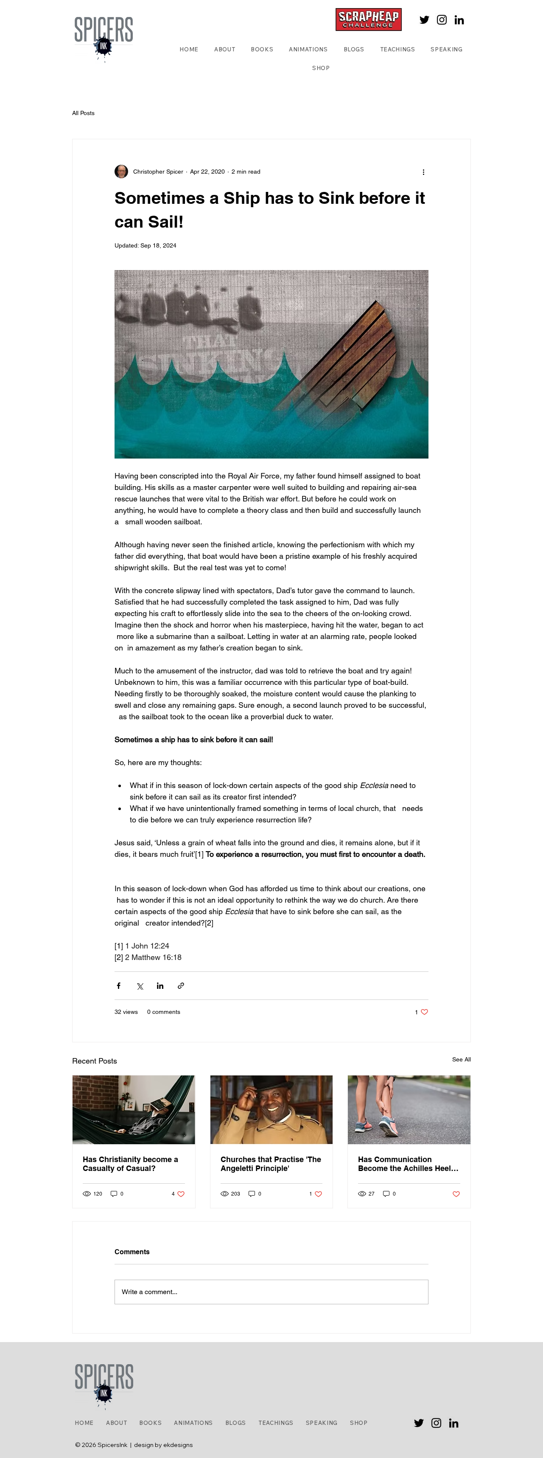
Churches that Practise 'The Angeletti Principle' (271, 1164)
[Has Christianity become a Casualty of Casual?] (134, 1109)
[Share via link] (181, 986)
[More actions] (423, 171)
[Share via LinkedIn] (160, 986)
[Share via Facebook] (119, 986)
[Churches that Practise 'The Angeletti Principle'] (271, 1109)
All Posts (83, 113)
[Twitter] (424, 19)
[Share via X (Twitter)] (139, 986)
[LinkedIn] (459, 19)
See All (461, 1059)
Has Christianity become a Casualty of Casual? (130, 1164)
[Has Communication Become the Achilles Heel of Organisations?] (409, 1109)
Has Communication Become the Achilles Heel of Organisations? (404, 1164)
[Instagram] (441, 19)
